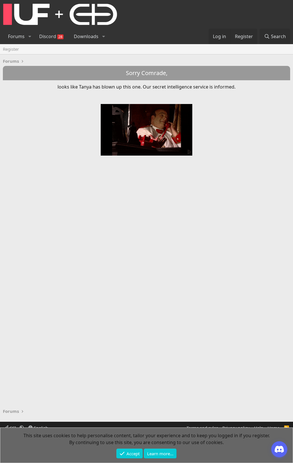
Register (11, 49)
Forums (16, 36)
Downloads (86, 36)
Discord (50, 36)
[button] (29, 36)
